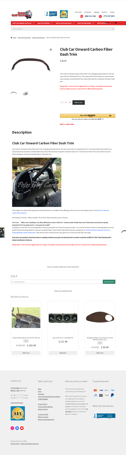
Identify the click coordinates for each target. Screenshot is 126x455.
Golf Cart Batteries (84, 23)
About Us (104, 12)
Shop (39, 391)
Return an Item (43, 417)
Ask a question (109, 282)
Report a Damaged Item (46, 419)
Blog (39, 389)
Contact (112, 12)
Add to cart (78, 102)
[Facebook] (17, 428)
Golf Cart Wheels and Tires (22, 23)
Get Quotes (87, 12)
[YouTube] (22, 428)
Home (14, 37)
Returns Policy (43, 409)
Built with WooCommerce (30, 444)
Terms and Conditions (45, 407)
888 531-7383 (15, 391)
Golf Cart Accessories (63, 23)
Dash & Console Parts (38, 37)
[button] (50, 49)
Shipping (96, 12)
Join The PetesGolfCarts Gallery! (49, 397)
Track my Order (43, 414)
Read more (63, 353)
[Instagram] (12, 428)
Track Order (78, 12)
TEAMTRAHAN (43, 399)
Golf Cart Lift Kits (44, 23)
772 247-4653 (15, 388)
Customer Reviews (17, 403)
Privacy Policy (42, 404)
